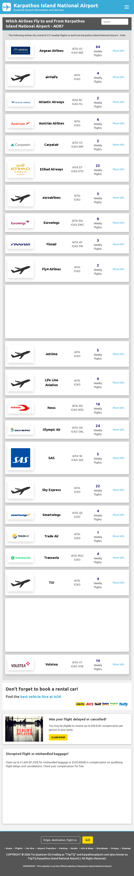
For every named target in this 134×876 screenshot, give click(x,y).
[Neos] (20, 407)
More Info (118, 50)
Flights (19, 848)
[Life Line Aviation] (20, 382)
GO (87, 840)
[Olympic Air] (20, 429)
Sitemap (126, 848)
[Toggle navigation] (127, 7)
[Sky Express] (20, 489)
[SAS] (20, 457)
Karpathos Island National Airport (56, 6)
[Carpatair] (20, 144)
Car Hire (30, 848)
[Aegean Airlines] (20, 50)
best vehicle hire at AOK (40, 697)
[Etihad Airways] (20, 169)
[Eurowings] (20, 222)
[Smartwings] (20, 514)
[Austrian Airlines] (20, 123)
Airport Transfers (46, 848)
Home (9, 848)
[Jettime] (20, 353)
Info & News (87, 848)
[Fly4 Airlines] (20, 268)
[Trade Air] (20, 536)
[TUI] (20, 582)
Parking (63, 848)
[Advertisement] (67, 311)
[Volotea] (20, 664)
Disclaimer (102, 848)
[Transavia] (20, 557)
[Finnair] (20, 244)
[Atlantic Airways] (20, 102)
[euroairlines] (20, 197)
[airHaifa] (20, 76)
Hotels (74, 848)
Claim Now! (58, 737)
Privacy (115, 848)
